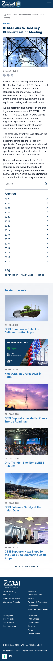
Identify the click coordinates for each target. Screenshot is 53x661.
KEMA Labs (32, 591)
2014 (7, 252)
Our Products (8, 622)
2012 (7, 261)
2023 (7, 212)
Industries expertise (11, 598)
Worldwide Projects (11, 602)
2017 (7, 239)
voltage (18, 170)
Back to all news (25, 566)
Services (7, 594)
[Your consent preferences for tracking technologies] (4, 656)
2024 (7, 208)
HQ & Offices (33, 619)
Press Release (34, 634)
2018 (7, 234)
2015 (7, 248)
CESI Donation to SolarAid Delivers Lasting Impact (22, 330)
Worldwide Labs (35, 594)
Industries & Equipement (38, 609)
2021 (7, 221)
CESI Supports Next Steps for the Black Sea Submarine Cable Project (26, 555)
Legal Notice (27, 651)
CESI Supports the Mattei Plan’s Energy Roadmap (26, 420)
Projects (31, 626)
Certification (33, 606)
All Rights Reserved (11, 651)
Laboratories (33, 622)
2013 (7, 257)
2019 (7, 230)
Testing (31, 598)
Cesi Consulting (9, 591)
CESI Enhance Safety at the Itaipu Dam (23, 508)
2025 (7, 203)
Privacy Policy (41, 651)
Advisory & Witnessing (37, 602)
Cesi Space (8, 616)
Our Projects (8, 619)
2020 (7, 225)
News (9, 14)
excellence (40, 177)
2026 (7, 199)
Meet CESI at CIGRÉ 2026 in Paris (23, 375)
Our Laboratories (10, 626)
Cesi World (32, 616)
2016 (7, 243)
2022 (7, 217)
